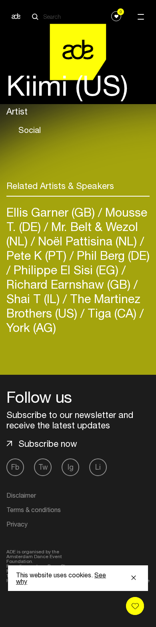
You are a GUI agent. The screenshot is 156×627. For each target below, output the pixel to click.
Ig (71, 467)
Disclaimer (21, 495)
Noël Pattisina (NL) (87, 241)
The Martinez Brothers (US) (73, 305)
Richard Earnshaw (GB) (70, 284)
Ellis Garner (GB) (52, 212)
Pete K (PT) (38, 255)
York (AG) (31, 327)
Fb (15, 467)
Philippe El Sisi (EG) (66, 270)
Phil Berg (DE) (112, 255)
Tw (43, 467)
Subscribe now (47, 443)
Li (98, 467)
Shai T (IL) (34, 298)
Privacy (17, 524)
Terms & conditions (33, 509)
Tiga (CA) (112, 313)
